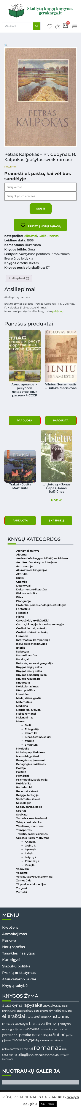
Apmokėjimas (14, 934)
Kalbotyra (22, 651)
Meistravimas (24, 717)
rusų (64, 1049)
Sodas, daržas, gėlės (29, 806)
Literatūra (22, 694)
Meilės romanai (26, 713)
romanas (48, 1047)
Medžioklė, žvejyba (28, 709)
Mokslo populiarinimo (30, 752)
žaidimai (7, 1059)
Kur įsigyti (11, 960)
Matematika (24, 702)
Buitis (20, 577)
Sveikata (21, 814)
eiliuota (67, 1010)
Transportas (24, 830)
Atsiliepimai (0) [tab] (19, 278)
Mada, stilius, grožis (28, 698)
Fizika (20, 616)
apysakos (50, 1005)
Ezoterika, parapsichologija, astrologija (41, 605)
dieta (36, 1010)
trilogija (24, 1055)
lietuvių (52, 1024)
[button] (74, 26)
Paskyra (9, 940)
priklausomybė (11, 1048)
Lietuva (37, 1023)
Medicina (22, 705)
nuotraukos (46, 1029)
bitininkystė (9, 1010)
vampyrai (53, 1054)
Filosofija (22, 612)
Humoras (22, 636)
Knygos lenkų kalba (29, 671)
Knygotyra (23, 682)
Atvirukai (22, 574)
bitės (19, 1010)
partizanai (10, 1035)
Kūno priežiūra (25, 690)
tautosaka (9, 1055)
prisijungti (58, 311)
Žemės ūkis (23, 880)
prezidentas (56, 1040)
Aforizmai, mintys (27, 550)
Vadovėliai (22, 868)
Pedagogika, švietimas (31, 764)
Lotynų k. (31, 857)
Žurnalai (21, 892)
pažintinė (56, 1034)
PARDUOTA (24, 420)
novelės (33, 1029)
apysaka (33, 1005)
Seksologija (23, 802)
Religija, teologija (27, 795)
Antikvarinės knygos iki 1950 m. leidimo (42, 558)
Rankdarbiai (24, 787)
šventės (64, 1055)
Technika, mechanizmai (31, 818)
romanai (26, 1049)
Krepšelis (10, 927)
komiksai (8, 1024)
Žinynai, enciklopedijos (31, 884)
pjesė (69, 1035)
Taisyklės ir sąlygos (18, 953)
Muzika (29, 740)
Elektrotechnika (26, 593)
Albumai (30, 236)
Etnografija (23, 601)
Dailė (43, 236)
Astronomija (24, 566)
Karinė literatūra (26, 655)
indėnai (46, 1017)
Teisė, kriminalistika (28, 822)
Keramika (31, 733)
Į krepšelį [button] (56, 520)
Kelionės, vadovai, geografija (34, 663)
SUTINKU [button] (47, 1104)
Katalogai (22, 659)
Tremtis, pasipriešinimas (32, 834)
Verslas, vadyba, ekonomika (34, 876)
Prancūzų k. (32, 861)
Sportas (21, 810)
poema (43, 1040)
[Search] (36, 26)
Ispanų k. (31, 849)
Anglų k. (30, 841)
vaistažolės (38, 1054)
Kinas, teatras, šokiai (38, 737)
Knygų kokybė (15, 986)
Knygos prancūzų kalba (31, 674)
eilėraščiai (13, 1016)
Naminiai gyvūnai (27, 756)
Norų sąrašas (13, 947)
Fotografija (32, 729)
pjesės (6, 1040)
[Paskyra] (57, 27)
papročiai (60, 1029)
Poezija (21, 768)
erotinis (30, 1017)
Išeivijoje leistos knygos (31, 643)
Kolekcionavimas (27, 686)
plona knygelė (25, 1040)
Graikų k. (30, 845)
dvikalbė (55, 1010)
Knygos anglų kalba (29, 667)
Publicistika (23, 783)
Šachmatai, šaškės (28, 799)
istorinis (61, 1016)
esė (38, 1017)
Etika (19, 597)
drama (44, 1010)
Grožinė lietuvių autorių (31, 628)
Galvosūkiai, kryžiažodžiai (32, 620)
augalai (63, 1005)
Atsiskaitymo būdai (19, 979)
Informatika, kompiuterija (33, 640)
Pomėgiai (22, 775)
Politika (21, 771)
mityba (65, 1024)
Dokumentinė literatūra (31, 589)
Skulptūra (31, 744)
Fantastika (23, 608)
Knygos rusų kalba (28, 678)
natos (23, 1029)
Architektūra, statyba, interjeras (36, 562)
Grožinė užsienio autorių (32, 632)
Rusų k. (30, 865)
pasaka (25, 1035)
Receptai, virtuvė (27, 791)
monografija (10, 1029)
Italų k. (29, 853)
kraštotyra (21, 1024)
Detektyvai (23, 585)
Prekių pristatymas (19, 973)
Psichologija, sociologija (32, 779)
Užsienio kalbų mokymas (32, 837)
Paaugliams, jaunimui (30, 760)
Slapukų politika (16, 966)
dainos (28, 1010)
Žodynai (21, 888)
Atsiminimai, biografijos (31, 570)
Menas (53, 236)
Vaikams (21, 872)
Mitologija (22, 748)
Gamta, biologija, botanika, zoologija (40, 624)
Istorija (20, 647)
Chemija (21, 581)
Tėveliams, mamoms (29, 826)
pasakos (39, 1035)
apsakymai (13, 1005)
